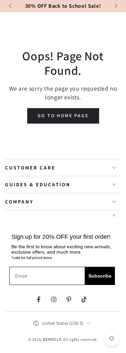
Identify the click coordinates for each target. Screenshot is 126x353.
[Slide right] (115, 6)
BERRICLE (52, 339)
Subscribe (100, 276)
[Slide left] (10, 6)
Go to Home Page (63, 116)
